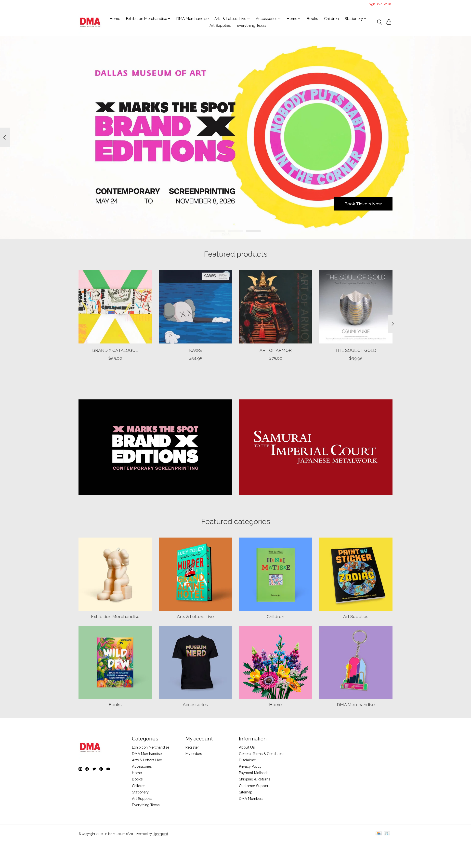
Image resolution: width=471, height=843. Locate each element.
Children (331, 18)
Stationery (140, 792)
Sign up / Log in (380, 4)
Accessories (195, 704)
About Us (247, 747)
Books (312, 18)
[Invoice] (387, 833)
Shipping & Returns (254, 779)
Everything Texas (251, 25)
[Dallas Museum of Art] (90, 22)
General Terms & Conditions (261, 753)
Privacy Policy (250, 766)
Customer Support (254, 786)
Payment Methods (253, 773)
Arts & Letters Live (195, 616)
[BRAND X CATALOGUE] (115, 306)
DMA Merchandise (192, 18)
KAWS (195, 350)
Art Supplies (220, 25)
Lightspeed (160, 834)
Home (115, 18)
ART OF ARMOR (276, 350)
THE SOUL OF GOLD (355, 350)
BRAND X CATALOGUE (115, 350)
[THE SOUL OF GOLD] (355, 306)
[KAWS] (195, 306)
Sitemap (245, 792)
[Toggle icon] (379, 22)
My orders (193, 753)
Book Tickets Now (363, 203)
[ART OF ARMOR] (275, 306)
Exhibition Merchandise (115, 616)
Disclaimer (247, 760)
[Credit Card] (379, 833)
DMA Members (251, 798)
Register (192, 747)
